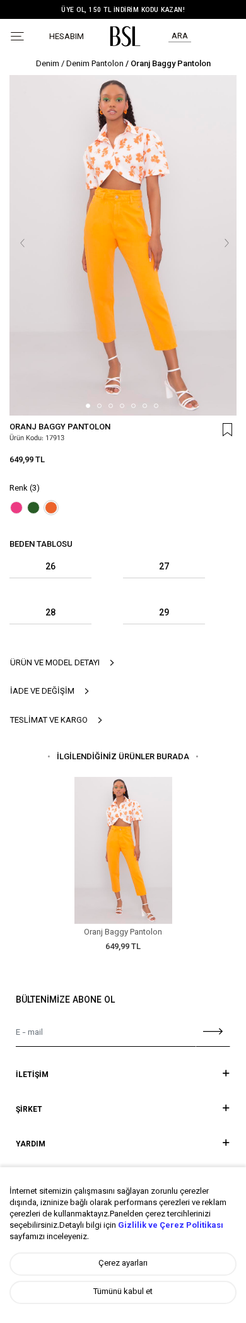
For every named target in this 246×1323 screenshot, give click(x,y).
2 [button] (99, 406)
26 (50, 567)
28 (50, 614)
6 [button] (145, 406)
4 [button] (122, 406)
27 (164, 567)
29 (164, 614)
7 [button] (156, 406)
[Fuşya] (16, 507)
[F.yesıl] (33, 507)
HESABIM (66, 38)
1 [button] (88, 406)
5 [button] (133, 406)
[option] (123, 244)
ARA (180, 36)
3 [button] (110, 406)
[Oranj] (51, 507)
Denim (47, 64)
